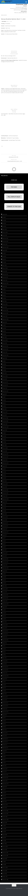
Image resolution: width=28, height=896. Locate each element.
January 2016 (4, 591)
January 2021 (4, 415)
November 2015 (5, 597)
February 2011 (5, 768)
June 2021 (4, 400)
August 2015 (4, 606)
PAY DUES (14, 187)
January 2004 (4, 873)
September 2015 (5, 603)
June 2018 (4, 505)
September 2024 (5, 283)
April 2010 (4, 798)
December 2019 (5, 454)
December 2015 (5, 594)
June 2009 (4, 828)
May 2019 (4, 475)
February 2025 (5, 268)
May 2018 (4, 508)
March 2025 (4, 265)
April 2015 (4, 618)
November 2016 (5, 561)
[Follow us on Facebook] (19, 175)
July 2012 (4, 717)
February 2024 (5, 304)
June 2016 (4, 576)
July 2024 (4, 289)
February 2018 (5, 517)
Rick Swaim (4, 21)
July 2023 (4, 325)
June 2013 (4, 684)
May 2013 (4, 687)
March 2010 (4, 801)
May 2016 (4, 579)
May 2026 (4, 223)
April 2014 (4, 654)
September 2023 (5, 319)
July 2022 (4, 361)
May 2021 (4, 403)
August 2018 (4, 502)
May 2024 (4, 295)
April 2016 (4, 582)
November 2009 (5, 813)
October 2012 (4, 708)
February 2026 (5, 232)
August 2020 (4, 430)
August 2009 (4, 822)
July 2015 (4, 609)
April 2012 (4, 726)
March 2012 (4, 729)
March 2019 (4, 481)
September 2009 (5, 819)
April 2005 (4, 864)
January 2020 (4, 451)
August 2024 (4, 286)
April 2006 (4, 840)
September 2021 (5, 391)
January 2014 (4, 663)
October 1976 (4, 876)
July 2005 (4, 861)
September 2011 (5, 747)
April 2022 (4, 370)
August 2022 (4, 358)
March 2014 (4, 657)
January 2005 (4, 870)
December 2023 (5, 310)
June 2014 (4, 648)
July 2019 (4, 469)
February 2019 (5, 484)
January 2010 (4, 807)
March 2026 (4, 229)
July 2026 (4, 217)
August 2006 (4, 834)
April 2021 (4, 406)
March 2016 (4, 585)
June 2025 (4, 256)
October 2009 (4, 816)
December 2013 (5, 666)
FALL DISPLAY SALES (14, 197)
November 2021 (5, 385)
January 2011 (4, 771)
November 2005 (5, 855)
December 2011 (5, 738)
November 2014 (5, 633)
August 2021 (4, 394)
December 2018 (5, 490)
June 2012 (4, 720)
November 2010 (5, 777)
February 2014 (5, 660)
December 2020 (5, 418)
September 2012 (5, 711)
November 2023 (5, 313)
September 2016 (5, 567)
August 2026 (4, 214)
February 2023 (5, 340)
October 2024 (4, 280)
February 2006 (5, 846)
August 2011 (4, 750)
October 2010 (4, 780)
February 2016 (5, 588)
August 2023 (4, 322)
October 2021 (4, 388)
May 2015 (4, 615)
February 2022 (5, 376)
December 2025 (5, 238)
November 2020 (5, 421)
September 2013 (5, 675)
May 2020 (4, 439)
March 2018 (4, 514)
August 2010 (4, 786)
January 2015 (4, 627)
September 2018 (5, 499)
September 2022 (5, 355)
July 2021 (4, 397)
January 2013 (4, 699)
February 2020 (5, 448)
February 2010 (5, 804)
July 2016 (4, 573)
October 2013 (4, 672)
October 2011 (4, 744)
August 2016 (4, 570)
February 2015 (5, 624)
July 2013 (4, 681)
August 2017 (4, 535)
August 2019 (4, 466)
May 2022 (4, 367)
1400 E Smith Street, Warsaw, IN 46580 (20, 9)
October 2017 (4, 529)
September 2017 (5, 532)
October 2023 (4, 316)
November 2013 (5, 669)
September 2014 (5, 639)
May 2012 (4, 723)
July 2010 (4, 789)
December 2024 (5, 274)
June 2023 (4, 328)
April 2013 (4, 690)
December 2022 (5, 346)
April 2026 (4, 226)
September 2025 (5, 247)
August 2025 (4, 250)
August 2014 (4, 642)
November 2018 (5, 493)
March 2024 (4, 301)
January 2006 (4, 849)
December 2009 (5, 810)
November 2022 (5, 349)
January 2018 (4, 520)
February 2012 (5, 732)
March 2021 (4, 409)
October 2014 (4, 636)
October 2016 (4, 564)
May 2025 (4, 259)
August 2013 (4, 678)
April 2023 (4, 334)
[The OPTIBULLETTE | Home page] (9, 2)
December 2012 (5, 702)
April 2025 (4, 262)
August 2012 (4, 714)
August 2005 (4, 858)
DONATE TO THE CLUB (14, 206)
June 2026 (4, 220)
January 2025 (4, 271)
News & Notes (4, 15)
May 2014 (4, 651)
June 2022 (4, 364)
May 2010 (4, 795)
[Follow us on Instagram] (23, 175)
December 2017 (5, 523)
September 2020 (5, 427)
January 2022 (4, 379)
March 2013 (4, 693)
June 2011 (4, 756)
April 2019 (4, 478)
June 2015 (4, 612)
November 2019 (5, 457)
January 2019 (4, 487)
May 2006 (4, 837)
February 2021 (5, 412)
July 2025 (4, 253)
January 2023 (4, 343)
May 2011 (4, 759)
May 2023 (4, 331)
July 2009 (4, 825)
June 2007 (4, 831)
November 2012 (5, 705)
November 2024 (5, 277)
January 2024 (4, 307)
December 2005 (5, 852)
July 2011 (4, 753)
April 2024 (4, 298)
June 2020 (4, 436)
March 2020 (4, 445)
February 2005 (5, 867)
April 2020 (4, 442)
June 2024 (4, 292)
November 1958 (5, 879)
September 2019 (5, 463)
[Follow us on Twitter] (21, 175)
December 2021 (5, 382)
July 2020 (4, 433)
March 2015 (4, 621)
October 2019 (4, 460)
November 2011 (5, 741)
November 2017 (5, 526)
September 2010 (5, 783)
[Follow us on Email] (26, 175)
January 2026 (4, 235)
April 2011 (4, 762)
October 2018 (4, 496)
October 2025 (4, 244)
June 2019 (4, 472)
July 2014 (4, 645)
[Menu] (26, 2)
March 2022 (4, 373)
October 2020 (4, 424)
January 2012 (4, 735)
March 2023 (4, 337)
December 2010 (5, 774)
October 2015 (4, 600)
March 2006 (4, 843)
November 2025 (5, 241)
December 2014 (5, 630)
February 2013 (5, 696)
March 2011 (4, 765)
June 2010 (4, 792)
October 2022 (4, 352)
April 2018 (4, 511)
